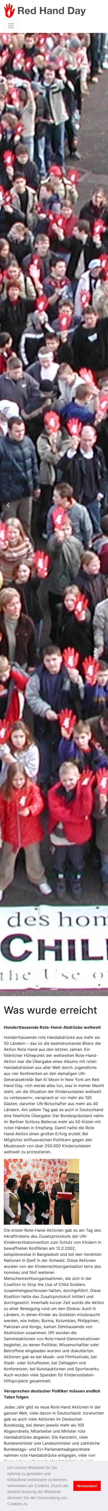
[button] (8, 505)
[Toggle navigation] (11, 26)
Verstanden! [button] (87, 1486)
